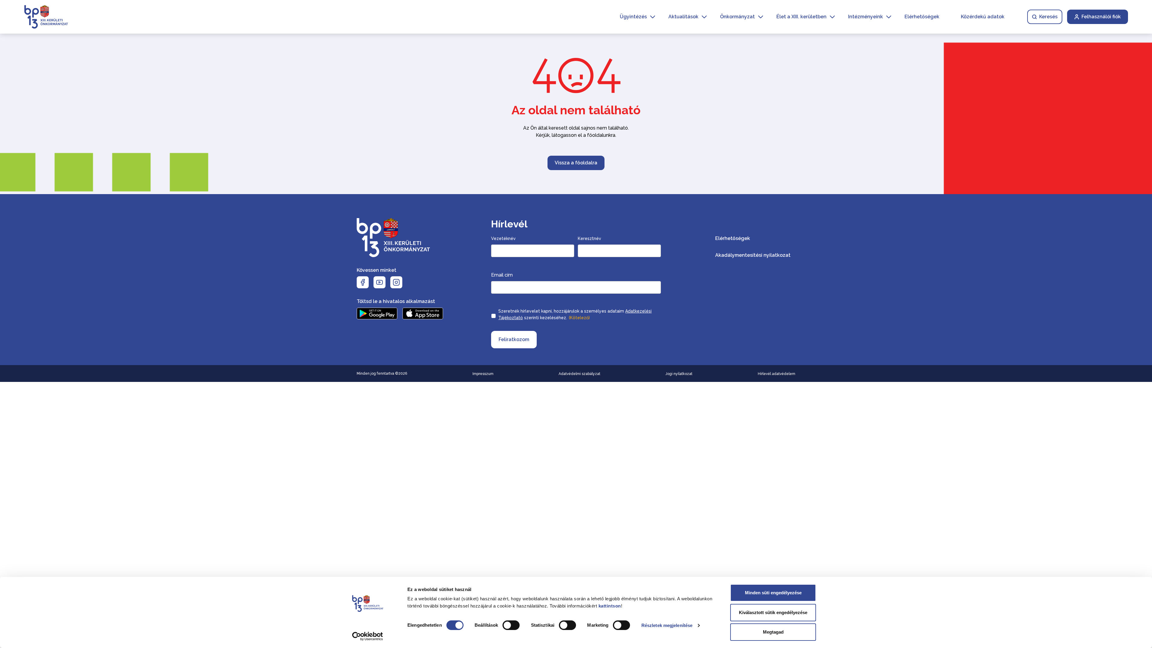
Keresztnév (589, 238)
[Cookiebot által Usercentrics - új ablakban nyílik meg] (367, 636)
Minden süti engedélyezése (773, 592)
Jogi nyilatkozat (678, 374)
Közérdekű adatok (982, 17)
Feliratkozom (514, 339)
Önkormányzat (737, 17)
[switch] (511, 625)
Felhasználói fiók (1101, 17)
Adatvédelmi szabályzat (579, 374)
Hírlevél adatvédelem (776, 374)
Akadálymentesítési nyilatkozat (752, 255)
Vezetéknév (503, 238)
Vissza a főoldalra (576, 163)
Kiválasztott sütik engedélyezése (773, 612)
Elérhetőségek (921, 17)
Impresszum (483, 374)
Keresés (1048, 17)
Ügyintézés (633, 17)
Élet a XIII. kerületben (801, 17)
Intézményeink (865, 17)
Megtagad (773, 631)
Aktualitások (683, 17)
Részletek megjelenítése (666, 625)
